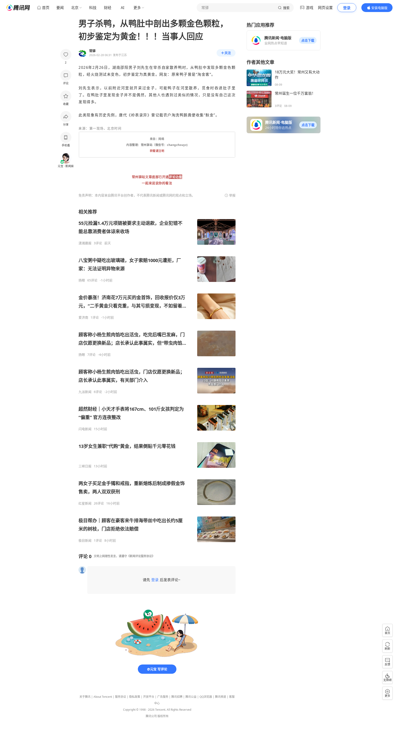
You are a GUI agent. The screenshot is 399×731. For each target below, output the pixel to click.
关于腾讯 (85, 697)
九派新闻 (85, 391)
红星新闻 (85, 503)
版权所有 (163, 716)
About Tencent (103, 697)
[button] (308, 40)
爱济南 (83, 317)
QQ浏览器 (206, 697)
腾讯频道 (220, 697)
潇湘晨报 (85, 243)
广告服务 (162, 697)
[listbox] (157, 375)
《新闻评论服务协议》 (141, 556)
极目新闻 (85, 540)
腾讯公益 (190, 697)
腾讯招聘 (176, 697)
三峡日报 (85, 466)
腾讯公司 (151, 716)
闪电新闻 (85, 429)
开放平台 (148, 697)
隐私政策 (134, 697)
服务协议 (120, 697)
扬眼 (82, 280)
